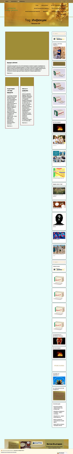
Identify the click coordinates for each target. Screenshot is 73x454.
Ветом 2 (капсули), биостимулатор (41, 8)
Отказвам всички (9, 452)
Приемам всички (4, 452)
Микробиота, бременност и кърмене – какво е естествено (58, 412)
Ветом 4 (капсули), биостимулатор (32, 11)
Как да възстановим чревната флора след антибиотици (57, 408)
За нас (37, 5)
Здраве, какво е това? (57, 184)
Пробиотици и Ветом (57, 208)
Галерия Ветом (63, 14)
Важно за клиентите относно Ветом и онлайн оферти (58, 421)
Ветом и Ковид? (56, 239)
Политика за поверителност (19, 450)
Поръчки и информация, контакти (59, 11)
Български (61, 452)
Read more (9, 73)
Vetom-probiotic (44, 5)
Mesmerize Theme (56, 448)
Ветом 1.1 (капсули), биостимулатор (58, 5)
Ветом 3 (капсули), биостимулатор (59, 8)
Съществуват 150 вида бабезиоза (11, 90)
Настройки (14, 452)
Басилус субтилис (12, 62)
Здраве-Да (45, 11)
